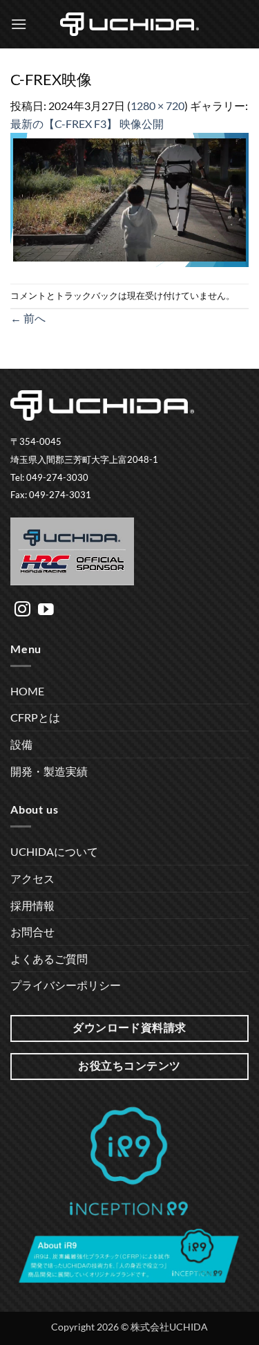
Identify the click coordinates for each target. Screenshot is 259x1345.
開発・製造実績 (49, 771)
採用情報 (32, 905)
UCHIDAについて (54, 851)
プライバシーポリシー (65, 984)
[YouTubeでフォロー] (46, 610)
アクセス (32, 878)
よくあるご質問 (49, 958)
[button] (18, 24)
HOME (27, 690)
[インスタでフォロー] (22, 610)
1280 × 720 (157, 105)
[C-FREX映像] (129, 198)
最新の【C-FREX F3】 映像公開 (87, 123)
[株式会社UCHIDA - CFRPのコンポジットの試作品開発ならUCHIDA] (130, 24)
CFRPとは (35, 717)
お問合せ (32, 931)
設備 (21, 744)
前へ (28, 317)
